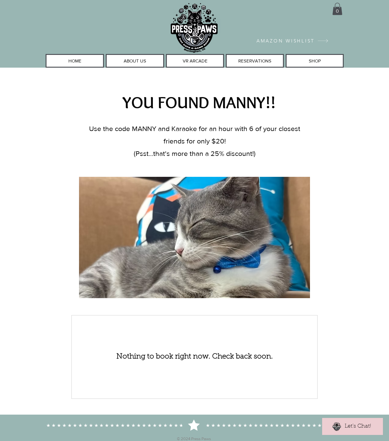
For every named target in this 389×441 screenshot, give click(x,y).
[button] (337, 9)
